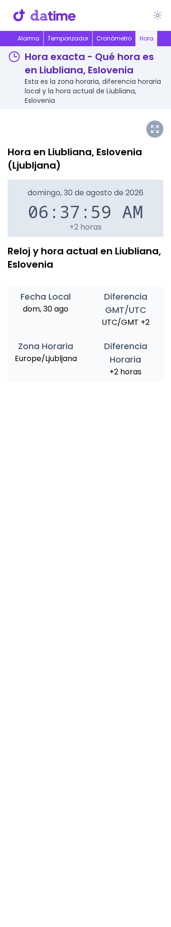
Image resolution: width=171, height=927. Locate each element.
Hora (146, 38)
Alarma (28, 38)
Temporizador (68, 38)
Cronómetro (114, 38)
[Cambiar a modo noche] (157, 15)
